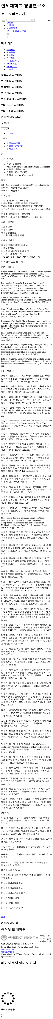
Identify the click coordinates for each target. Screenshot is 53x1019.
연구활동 (11, 52)
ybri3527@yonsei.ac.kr (8, 949)
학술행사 (11, 55)
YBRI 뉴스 (12, 64)
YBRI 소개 (12, 66)
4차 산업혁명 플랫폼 (16, 31)
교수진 (10, 69)
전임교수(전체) (14, 143)
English (10, 23)
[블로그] (9, 34)
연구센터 (11, 58)
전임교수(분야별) (15, 146)
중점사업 (11, 49)
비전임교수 (12, 149)
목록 (3, 917)
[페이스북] (8, 37)
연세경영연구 (13, 61)
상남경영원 (12, 28)
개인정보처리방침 (7, 952)
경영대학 (11, 25)
